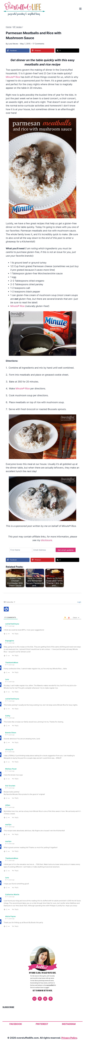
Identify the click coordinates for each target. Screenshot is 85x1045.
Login (79, 602)
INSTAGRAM (69, 1024)
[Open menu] (80, 8)
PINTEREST (42, 1024)
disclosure (46, 540)
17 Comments (38, 44)
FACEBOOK (15, 1024)
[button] (73, 121)
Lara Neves (13, 44)
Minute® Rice (13, 77)
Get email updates (65, 550)
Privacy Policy (69, 1037)
